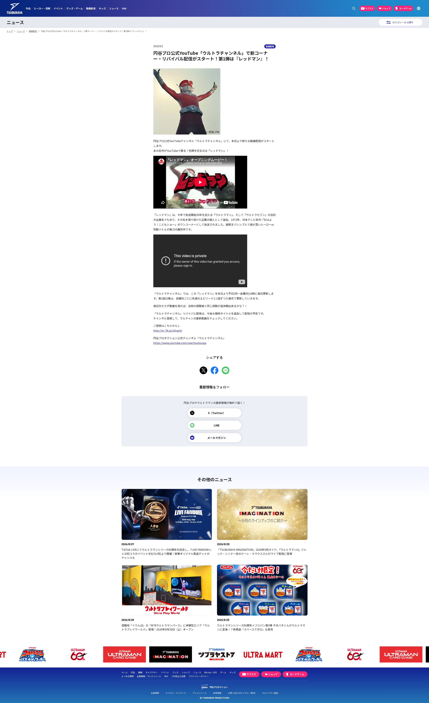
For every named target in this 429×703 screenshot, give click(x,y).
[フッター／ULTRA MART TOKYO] (260, 654)
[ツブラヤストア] (214, 654)
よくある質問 (127, 676)
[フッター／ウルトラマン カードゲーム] (122, 654)
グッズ (175, 672)
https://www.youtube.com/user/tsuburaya (179, 343)
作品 (28, 8)
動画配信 (91, 8)
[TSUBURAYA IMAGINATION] (168, 654)
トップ (10, 31)
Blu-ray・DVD (210, 672)
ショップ (186, 672)
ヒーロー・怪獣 (42, 8)
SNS (124, 8)
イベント (58, 8)
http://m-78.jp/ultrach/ (167, 330)
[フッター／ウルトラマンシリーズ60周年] (76, 654)
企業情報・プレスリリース (149, 676)
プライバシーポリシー (199, 676)
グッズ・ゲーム (74, 8)
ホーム (124, 672)
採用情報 (217, 692)
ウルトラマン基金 (270, 692)
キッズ (102, 8)
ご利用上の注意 (178, 676)
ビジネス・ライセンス (176, 692)
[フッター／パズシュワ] (30, 654)
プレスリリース (199, 692)
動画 (140, 672)
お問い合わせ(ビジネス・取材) (241, 692)
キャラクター (152, 672)
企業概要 (155, 692)
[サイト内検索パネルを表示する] (354, 8)
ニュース (113, 8)
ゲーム (223, 672)
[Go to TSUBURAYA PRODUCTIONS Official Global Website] (418, 8)
